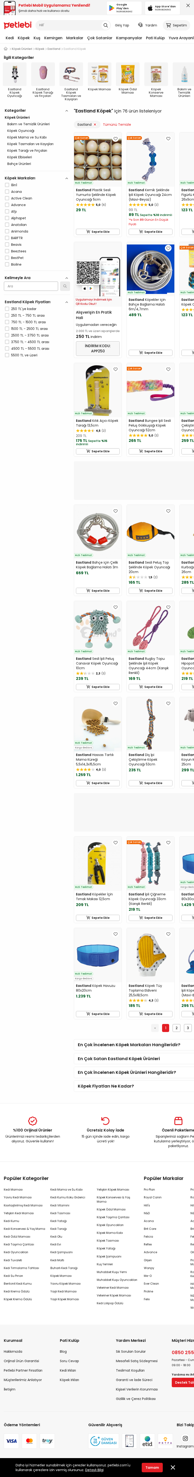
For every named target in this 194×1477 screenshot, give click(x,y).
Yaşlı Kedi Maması (63, 1291)
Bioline (16, 264)
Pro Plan (149, 1190)
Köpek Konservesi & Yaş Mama (113, 1199)
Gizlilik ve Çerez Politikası (136, 1398)
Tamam (152, 1467)
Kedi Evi (55, 1244)
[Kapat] (187, 6)
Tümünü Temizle (117, 124)
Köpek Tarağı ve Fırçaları (27, 150)
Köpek (24, 38)
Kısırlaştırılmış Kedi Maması (23, 1205)
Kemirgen (53, 38)
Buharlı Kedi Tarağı (64, 1268)
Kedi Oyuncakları (16, 1252)
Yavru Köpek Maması (65, 1284)
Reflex (148, 1244)
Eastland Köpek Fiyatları (27, 301)
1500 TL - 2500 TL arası (29, 328)
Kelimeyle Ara (18, 277)
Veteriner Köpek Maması (114, 1295)
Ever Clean (151, 1284)
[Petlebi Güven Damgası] (103, 1441)
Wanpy (149, 1268)
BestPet (17, 257)
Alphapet (18, 218)
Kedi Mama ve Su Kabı (66, 1190)
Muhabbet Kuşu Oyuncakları (117, 1280)
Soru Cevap (69, 1361)
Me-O (148, 1276)
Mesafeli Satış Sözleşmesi (137, 1361)
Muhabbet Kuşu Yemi (112, 1272)
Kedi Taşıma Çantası (19, 1244)
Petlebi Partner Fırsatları (23, 1370)
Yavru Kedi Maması (18, 1197)
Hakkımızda (13, 1351)
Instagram (185, 1446)
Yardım (151, 25)
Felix (147, 1299)
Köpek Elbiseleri (19, 157)
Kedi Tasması (60, 1213)
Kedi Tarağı (58, 1229)
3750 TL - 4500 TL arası (30, 342)
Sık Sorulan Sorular (131, 1351)
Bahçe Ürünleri (19, 163)
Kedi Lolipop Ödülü (110, 1303)
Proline (148, 1291)
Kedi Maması (13, 1190)
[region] (37, 253)
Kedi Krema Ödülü (17, 1291)
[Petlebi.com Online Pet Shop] (18, 24)
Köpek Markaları (20, 178)
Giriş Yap (122, 25)
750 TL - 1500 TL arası (28, 322)
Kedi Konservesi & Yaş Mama (24, 1229)
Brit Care (150, 1229)
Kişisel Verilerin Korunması (137, 1389)
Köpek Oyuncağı (20, 130)
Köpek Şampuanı (109, 1256)
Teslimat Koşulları (130, 1370)
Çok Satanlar (99, 38)
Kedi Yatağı (58, 1221)
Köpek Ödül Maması (111, 1209)
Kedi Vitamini (59, 1205)
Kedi (10, 38)
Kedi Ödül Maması (17, 1237)
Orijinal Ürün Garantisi (21, 1361)
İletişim (9, 1389)
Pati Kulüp (155, 38)
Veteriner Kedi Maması (113, 1288)
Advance (18, 205)
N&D (147, 1213)
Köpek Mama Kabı (110, 1233)
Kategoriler (15, 110)
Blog (63, 1351)
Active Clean (21, 198)
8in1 (14, 185)
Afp (14, 211)
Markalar (74, 38)
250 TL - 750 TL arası (28, 315)
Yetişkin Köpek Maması (113, 1190)
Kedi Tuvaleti (13, 1260)
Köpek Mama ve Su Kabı (27, 137)
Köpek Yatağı (106, 1248)
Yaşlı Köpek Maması (64, 1299)
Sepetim (180, 25)
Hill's (147, 1205)
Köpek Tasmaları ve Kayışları (30, 144)
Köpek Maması (61, 1276)
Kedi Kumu (11, 1221)
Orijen (148, 1260)
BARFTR (17, 238)
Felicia (148, 1237)
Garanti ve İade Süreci (134, 1380)
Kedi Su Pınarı (13, 1276)
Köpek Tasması (108, 1241)
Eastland (85, 124)
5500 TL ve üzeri (24, 355)
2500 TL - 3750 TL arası (30, 335)
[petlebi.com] (6, 49)
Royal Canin (153, 1197)
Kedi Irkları (68, 1370)
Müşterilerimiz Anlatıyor (23, 1380)
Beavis (16, 244)
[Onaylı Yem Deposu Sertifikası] (129, 1441)
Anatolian (19, 224)
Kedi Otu (56, 1237)
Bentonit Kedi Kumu (18, 1284)
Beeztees (18, 251)
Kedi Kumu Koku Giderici (67, 1197)
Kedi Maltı (57, 1260)
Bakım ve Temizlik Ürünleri (28, 124)
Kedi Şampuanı (61, 1252)
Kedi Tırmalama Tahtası (21, 1268)
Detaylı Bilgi (94, 1470)
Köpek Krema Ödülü (18, 1299)
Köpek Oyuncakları (110, 1225)
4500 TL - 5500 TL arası (30, 348)
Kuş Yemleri (105, 1264)
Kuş (37, 38)
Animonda (19, 231)
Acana (16, 191)
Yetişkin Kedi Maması (19, 1213)
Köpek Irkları (69, 1380)
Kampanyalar (129, 38)
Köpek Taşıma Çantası (113, 1217)
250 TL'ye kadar (23, 309)
